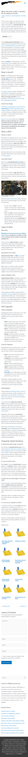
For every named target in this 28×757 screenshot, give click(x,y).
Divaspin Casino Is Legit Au (8, 711)
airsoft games (6, 155)
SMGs (16, 255)
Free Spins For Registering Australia (10, 713)
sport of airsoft (7, 91)
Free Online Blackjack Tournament (10, 728)
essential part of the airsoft (15, 426)
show (9, 36)
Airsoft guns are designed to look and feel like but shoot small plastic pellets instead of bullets (13, 108)
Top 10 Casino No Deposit (8, 716)
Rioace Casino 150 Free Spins (8, 725)
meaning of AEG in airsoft (17, 391)
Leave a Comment (6, 15)
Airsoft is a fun (5, 119)
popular (8, 61)
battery (17, 162)
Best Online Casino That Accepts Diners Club (13, 723)
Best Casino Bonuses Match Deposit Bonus (12, 730)
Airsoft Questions (16, 15)
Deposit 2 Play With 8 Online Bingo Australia (12, 720)
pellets (7, 79)
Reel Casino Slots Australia (8, 718)
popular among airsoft (12, 198)
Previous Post (5, 606)
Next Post (23, 606)
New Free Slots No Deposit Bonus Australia (12, 733)
